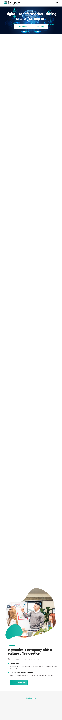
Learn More (22, 26)
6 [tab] (32, 714)
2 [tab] (25, 714)
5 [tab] (30, 714)
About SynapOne (19, 683)
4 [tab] (28, 714)
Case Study (39, 26)
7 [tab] (34, 714)
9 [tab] (37, 714)
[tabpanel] (17, 705)
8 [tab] (35, 714)
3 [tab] (27, 714)
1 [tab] (23, 714)
